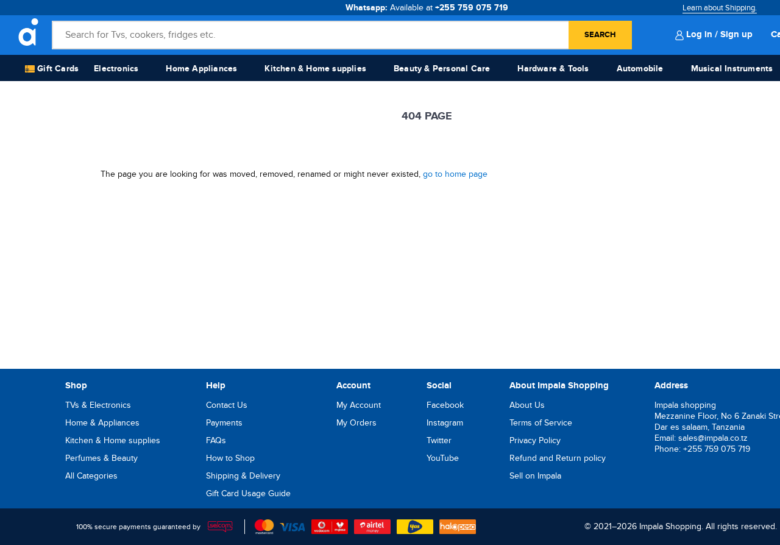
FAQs (216, 440)
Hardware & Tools (553, 68)
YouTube (443, 458)
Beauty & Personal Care (442, 68)
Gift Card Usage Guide (248, 493)
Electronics (116, 68)
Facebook (445, 405)
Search (600, 35)
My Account (358, 405)
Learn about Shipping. (719, 8)
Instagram (445, 423)
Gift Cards (57, 68)
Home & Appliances (102, 423)
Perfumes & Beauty (101, 458)
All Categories (91, 476)
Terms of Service (540, 423)
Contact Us (226, 405)
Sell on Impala (535, 476)
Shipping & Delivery (243, 476)
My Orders (356, 423)
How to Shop (230, 458)
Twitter (439, 440)
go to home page (455, 174)
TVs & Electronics (98, 405)
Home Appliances (201, 68)
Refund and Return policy (557, 458)
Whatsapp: (427, 7)
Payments (224, 423)
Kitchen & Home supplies (315, 68)
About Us (527, 405)
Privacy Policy (535, 440)
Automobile (640, 68)
